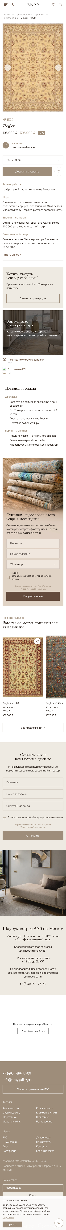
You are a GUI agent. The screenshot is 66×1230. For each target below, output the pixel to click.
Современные (44, 1108)
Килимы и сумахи (46, 1112)
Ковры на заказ (45, 1150)
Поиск (33, 1195)
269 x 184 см (14, 160)
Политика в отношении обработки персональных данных (32, 1168)
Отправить (33, 835)
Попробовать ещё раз (33, 1031)
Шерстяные (39, 14)
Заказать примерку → (33, 298)
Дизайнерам (43, 1137)
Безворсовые (44, 1121)
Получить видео (33, 596)
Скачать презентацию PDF (33, 1089)
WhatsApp (16, 564)
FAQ (5, 1137)
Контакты (42, 1146)
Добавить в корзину (27, 171)
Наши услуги (43, 1142)
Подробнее (8, 1217)
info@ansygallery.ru (17, 1080)
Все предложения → (33, 727)
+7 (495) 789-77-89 (33, 983)
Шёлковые (42, 1117)
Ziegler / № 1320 (11, 703)
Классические (22, 14)
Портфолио (9, 1150)
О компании (10, 1142)
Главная (7, 14)
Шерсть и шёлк (12, 1121)
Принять (12, 1224)
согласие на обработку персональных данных (32, 577)
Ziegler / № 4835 (54, 703)
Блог (5, 1146)
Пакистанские (10, 17)
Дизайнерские (11, 1112)
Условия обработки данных (33, 589)
